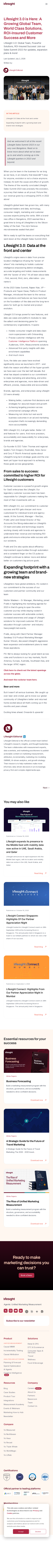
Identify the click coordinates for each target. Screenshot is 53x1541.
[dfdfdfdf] (26, 842)
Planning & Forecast (12, 1362)
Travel (30, 1356)
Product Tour (9, 1396)
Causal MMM (9, 1347)
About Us (32, 1392)
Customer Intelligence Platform (23, 341)
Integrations (9, 1400)
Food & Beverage (35, 1363)
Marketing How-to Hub (13, 1412)
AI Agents (8, 1369)
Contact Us (32, 1406)
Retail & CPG (33, 1344)
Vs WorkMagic (10, 1451)
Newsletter (8, 1416)
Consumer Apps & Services (35, 1352)
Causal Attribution (11, 1354)
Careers (31, 1388)
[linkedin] (21, 1311)
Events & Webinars (12, 1408)
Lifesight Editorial (16, 70)
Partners (31, 1396)
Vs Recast (8, 1442)
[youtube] (16, 1311)
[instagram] (11, 1311)
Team (30, 1402)
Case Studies (9, 1392)
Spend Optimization (12, 1366)
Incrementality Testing (13, 1350)
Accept (21, 1532)
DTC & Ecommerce (36, 1347)
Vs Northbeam (10, 1434)
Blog (6, 1388)
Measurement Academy (14, 1404)
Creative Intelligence (13, 1373)
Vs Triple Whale (11, 1447)
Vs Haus (7, 1438)
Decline (38, 1532)
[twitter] (6, 1311)
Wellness (31, 1359)
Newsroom (32, 1399)
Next (45, 787)
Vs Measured (9, 1430)
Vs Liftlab (8, 1455)
